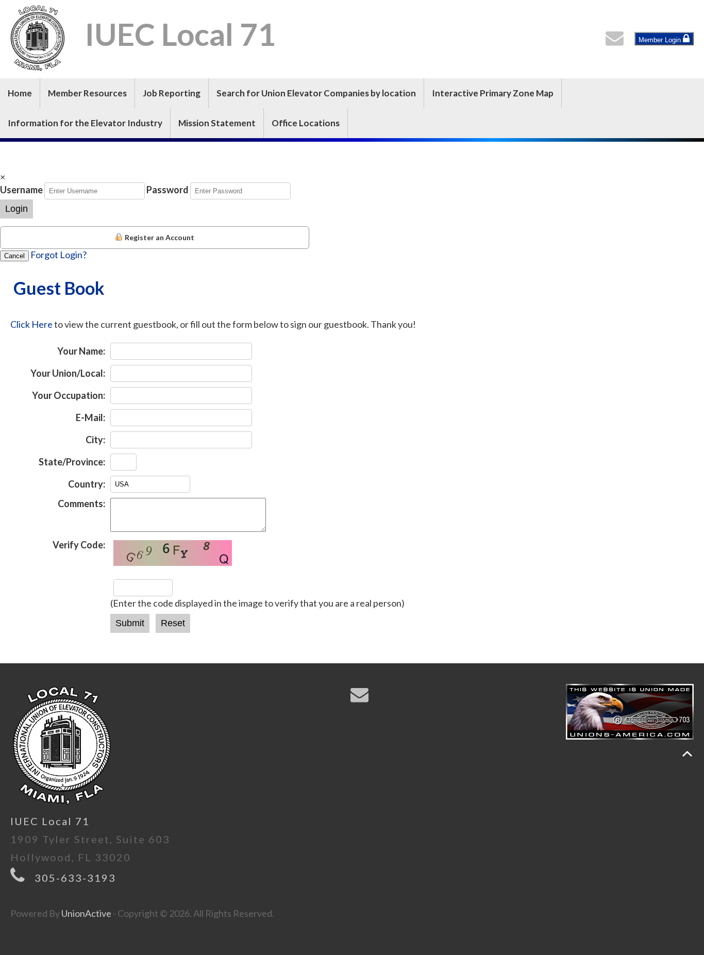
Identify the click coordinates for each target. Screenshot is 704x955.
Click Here (31, 324)
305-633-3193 (75, 878)
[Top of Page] (687, 754)
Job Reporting (171, 93)
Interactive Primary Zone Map (493, 93)
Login (16, 209)
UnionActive (86, 913)
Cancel (14, 256)
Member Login (661, 40)
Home (20, 93)
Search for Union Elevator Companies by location (316, 93)
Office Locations (306, 123)
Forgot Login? (58, 254)
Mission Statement (217, 123)
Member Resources (87, 93)
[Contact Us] (617, 40)
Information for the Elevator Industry (85, 123)
